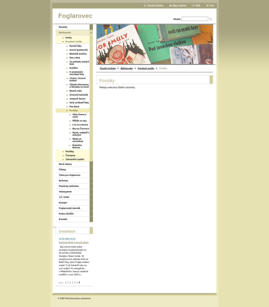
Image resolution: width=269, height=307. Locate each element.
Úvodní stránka (108, 68)
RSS (198, 5)
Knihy (69, 37)
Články (62, 169)
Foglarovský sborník (69, 208)
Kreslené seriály (146, 68)
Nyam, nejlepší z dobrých (80, 133)
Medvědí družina (78, 54)
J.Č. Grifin (64, 197)
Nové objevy (65, 164)
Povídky (74, 110)
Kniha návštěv (66, 213)
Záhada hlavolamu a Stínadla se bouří (79, 85)
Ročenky (63, 180)
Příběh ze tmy (79, 121)
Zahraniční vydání (75, 159)
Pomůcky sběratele (69, 186)
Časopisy (70, 155)
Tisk (212, 5)
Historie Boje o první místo (74, 242)
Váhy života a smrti (79, 115)
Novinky (63, 27)
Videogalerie (65, 191)
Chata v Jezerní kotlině (77, 79)
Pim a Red (75, 58)
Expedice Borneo (77, 146)
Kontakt (63, 219)
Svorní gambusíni (79, 50)
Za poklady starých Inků (79, 62)
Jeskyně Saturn (77, 98)
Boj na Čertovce (80, 128)
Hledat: (177, 19)
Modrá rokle (76, 91)
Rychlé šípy (76, 46)
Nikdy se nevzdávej (77, 140)
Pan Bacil (74, 106)
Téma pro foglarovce (69, 175)
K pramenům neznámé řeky (77, 73)
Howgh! (63, 202)
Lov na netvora (80, 124)
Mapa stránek (179, 5)
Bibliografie (127, 68)
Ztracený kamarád (79, 95)
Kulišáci (74, 68)
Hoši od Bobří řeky (79, 102)
